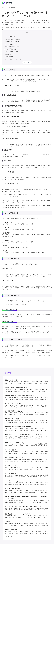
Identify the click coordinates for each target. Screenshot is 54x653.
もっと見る (9, 536)
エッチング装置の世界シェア (12, 46)
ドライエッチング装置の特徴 (12, 41)
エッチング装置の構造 (10, 49)
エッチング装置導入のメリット (12, 51)
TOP (3, 7)
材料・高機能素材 (11, 7)
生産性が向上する (9, 54)
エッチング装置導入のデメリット (13, 59)
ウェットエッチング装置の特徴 (12, 39)
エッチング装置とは (9, 36)
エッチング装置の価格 (10, 44)
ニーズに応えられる (10, 56)
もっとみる (27, 62)
